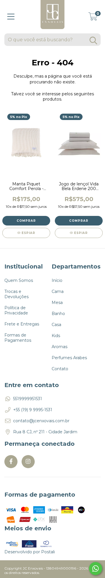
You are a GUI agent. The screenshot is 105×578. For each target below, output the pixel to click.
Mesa (57, 302)
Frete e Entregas (21, 324)
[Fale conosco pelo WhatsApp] (95, 568)
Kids (56, 335)
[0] (93, 18)
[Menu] (11, 16)
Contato (60, 368)
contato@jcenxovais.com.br (41, 420)
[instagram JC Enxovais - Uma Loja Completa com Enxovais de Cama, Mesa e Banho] (28, 461)
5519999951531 (27, 398)
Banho (58, 313)
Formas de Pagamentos (17, 337)
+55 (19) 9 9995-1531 (32, 409)
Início (57, 280)
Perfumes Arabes (69, 357)
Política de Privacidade (16, 310)
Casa (56, 324)
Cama (58, 291)
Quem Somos (18, 280)
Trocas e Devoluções (16, 294)
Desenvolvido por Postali (29, 551)
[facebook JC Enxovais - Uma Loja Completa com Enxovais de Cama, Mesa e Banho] (11, 461)
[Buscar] (93, 40)
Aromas (59, 346)
